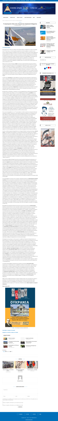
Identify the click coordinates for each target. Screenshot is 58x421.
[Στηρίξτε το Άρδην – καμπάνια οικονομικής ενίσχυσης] (43, 27)
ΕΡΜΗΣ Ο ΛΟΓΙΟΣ (19, 17)
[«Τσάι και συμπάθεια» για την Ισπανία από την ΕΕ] (8, 364)
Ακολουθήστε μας (43, 59)
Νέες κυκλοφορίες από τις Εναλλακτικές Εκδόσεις (50, 32)
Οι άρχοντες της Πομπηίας (29, 338)
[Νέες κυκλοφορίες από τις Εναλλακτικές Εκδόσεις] (43, 32)
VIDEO (34, 17)
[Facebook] (53, 0)
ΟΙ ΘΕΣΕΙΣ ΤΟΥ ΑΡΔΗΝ (5, 0)
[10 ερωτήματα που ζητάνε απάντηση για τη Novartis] (5, 342)
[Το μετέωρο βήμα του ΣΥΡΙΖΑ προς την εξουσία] (5, 346)
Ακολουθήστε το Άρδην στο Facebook (8, 330)
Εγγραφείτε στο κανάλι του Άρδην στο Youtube (10, 332)
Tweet (4, 351)
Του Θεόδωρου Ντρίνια (6, 47)
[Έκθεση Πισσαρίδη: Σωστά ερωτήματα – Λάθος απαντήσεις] (23, 342)
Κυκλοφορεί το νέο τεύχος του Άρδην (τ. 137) (50, 51)
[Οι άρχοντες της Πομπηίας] (23, 338)
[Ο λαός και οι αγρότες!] (5, 338)
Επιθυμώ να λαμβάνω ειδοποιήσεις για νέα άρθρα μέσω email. (12, 405)
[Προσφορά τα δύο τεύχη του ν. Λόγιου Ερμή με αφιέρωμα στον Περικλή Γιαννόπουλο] (43, 45)
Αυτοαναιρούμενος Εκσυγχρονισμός (31, 345)
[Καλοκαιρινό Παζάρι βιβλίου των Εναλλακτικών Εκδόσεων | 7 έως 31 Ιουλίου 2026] (43, 38)
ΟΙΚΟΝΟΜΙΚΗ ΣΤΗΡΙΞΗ (32, 0)
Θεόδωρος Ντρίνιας (18, 25)
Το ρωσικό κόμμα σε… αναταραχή (32, 369)
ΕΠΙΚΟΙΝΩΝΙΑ (27, 0)
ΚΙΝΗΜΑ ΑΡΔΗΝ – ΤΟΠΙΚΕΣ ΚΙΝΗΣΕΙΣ (20, 0)
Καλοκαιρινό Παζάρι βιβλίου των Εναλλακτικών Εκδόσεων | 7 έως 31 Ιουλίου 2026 (50, 38)
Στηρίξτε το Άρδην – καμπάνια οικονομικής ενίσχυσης (50, 26)
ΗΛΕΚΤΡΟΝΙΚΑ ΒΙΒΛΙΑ (27, 17)
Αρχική (3, 20)
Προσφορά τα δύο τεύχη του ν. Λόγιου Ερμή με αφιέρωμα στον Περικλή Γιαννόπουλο (50, 45)
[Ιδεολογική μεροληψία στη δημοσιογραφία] (20, 364)
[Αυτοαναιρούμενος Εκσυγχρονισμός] (23, 346)
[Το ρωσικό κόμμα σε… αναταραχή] (32, 364)
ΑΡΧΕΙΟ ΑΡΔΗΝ (5, 17)
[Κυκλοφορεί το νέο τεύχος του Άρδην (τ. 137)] (43, 52)
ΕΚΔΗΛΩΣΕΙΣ (39, 17)
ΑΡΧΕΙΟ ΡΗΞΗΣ (12, 17)
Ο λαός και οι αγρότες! (11, 338)
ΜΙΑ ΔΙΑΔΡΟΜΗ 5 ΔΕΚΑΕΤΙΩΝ (12, 0)
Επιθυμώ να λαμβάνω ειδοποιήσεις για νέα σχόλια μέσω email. (12, 402)
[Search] (55, 17)
